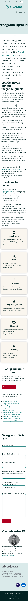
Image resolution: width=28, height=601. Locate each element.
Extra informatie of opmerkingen (13, 493)
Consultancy (14, 283)
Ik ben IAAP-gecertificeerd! (11, 416)
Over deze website (10, 593)
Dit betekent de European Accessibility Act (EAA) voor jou (13, 420)
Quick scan (14, 236)
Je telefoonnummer (8, 463)
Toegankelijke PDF (14, 304)
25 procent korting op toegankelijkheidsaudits (11, 402)
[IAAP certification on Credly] (18, 587)
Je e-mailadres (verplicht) (10, 454)
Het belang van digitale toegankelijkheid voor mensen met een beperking (13, 408)
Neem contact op (9, 387)
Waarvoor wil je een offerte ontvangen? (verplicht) (11, 483)
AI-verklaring (19, 593)
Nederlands (16, 1)
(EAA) (12, 169)
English (6, 1)
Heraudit (14, 326)
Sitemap (14, 596)
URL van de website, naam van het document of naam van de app (13, 472)
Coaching (14, 350)
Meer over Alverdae (8, 555)
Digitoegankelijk (6, 192)
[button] (16, 12)
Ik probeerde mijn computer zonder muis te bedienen (12, 413)
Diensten (7, 36)
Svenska (11, 1)
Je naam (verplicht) (8, 445)
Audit (14, 260)
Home (2, 36)
